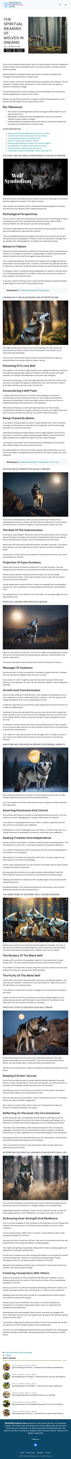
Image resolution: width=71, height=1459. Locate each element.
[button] (60, 5)
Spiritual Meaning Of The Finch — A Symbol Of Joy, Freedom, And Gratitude (37, 1413)
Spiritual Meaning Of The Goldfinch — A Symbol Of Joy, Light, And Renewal (37, 1386)
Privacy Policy (30, 1452)
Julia (5, 46)
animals (8, 1356)
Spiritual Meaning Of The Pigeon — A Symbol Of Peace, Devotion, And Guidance (38, 1377)
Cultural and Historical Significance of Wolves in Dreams (29, 133)
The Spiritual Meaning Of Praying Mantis (34, 290)
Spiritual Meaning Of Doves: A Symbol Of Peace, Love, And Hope (33, 1395)
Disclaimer (40, 1452)
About (22, 1452)
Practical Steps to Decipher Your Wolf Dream (25, 148)
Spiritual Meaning (19, 50)
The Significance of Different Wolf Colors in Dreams (27, 146)
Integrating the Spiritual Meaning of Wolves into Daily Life (30, 151)
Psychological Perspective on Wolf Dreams (24, 138)
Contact (48, 1452)
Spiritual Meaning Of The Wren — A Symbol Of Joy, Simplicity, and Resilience (37, 1367)
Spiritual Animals (8, 50)
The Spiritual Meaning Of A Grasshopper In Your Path (38, 462)
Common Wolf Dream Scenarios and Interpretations (27, 136)
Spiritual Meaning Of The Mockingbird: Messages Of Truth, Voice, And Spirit (37, 1404)
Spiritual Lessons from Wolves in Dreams (23, 141)
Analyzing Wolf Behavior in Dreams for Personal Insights (29, 143)
